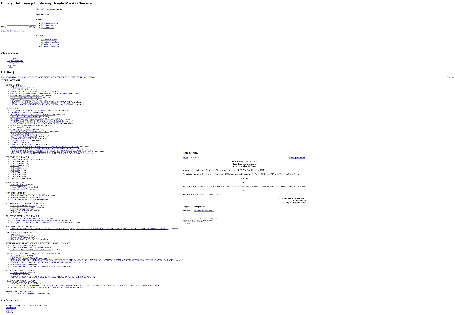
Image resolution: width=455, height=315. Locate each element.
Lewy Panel (17, 77)
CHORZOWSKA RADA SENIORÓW (25, 96)
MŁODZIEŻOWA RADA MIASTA (24, 100)
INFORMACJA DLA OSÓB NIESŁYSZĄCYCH (29, 132)
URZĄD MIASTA (17, 237)
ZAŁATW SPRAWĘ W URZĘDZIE (24, 117)
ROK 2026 (14, 176)
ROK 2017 (95, 77)
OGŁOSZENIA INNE (19, 264)
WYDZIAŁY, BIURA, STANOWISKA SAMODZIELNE (32, 115)
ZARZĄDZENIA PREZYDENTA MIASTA (74, 77)
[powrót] (9, 77)
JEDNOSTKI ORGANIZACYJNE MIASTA (27, 195)
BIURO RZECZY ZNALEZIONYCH (25, 145)
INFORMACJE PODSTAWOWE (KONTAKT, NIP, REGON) (34, 110)
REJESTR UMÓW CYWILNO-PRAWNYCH (28, 218)
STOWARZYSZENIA (19, 273)
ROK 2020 (14, 164)
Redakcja (9, 312)
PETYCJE (14, 142)
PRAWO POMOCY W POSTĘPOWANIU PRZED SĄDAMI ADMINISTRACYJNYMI (44, 147)
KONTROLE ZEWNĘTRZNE (22, 208)
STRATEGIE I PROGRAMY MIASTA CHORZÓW (30, 250)
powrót (185, 158)
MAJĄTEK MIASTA (18, 189)
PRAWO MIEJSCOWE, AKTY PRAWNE (26, 247)
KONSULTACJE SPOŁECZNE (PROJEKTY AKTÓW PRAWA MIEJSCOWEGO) (42, 262)
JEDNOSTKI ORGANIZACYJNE (24, 239)
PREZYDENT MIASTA (47, 77)
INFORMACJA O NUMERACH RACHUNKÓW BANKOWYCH (36, 121)
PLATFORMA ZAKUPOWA (21, 159)
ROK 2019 (14, 161)
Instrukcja (9, 310)
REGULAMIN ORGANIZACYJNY (24, 136)
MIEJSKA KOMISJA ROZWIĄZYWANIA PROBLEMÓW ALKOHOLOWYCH (42, 104)
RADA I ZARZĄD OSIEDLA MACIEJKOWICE (29, 91)
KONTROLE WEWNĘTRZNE (22, 206)
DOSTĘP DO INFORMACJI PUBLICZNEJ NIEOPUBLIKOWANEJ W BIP (40, 222)
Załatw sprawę (12, 65)
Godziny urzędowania (15, 63)
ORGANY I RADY (30, 77)
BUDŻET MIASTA (18, 185)
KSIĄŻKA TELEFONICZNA (22, 112)
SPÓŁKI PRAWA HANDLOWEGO (24, 199)
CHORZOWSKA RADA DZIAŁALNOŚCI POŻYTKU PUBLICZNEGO (39, 93)
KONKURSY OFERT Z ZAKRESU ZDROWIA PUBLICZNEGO (36, 266)
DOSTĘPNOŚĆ (16, 127)
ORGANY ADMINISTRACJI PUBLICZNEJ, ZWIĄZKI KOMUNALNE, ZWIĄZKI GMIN (46, 153)
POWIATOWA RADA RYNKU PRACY (26, 98)
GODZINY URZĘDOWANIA (22, 130)
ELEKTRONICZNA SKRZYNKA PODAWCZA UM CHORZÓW (36, 123)
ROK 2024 (14, 172)
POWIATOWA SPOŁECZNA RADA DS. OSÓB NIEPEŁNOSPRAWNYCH (40, 102)
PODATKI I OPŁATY (19, 187)
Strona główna (12, 59)
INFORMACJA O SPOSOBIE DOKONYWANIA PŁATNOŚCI (35, 119)
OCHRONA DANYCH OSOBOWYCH (26, 125)
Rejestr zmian (11, 308)
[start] (3, 77)
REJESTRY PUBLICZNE (20, 140)
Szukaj (10, 67)
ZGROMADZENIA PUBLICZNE (23, 138)
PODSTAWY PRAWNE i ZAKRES (24, 283)
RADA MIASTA (16, 87)
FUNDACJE (15, 275)
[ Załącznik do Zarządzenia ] (203, 211)
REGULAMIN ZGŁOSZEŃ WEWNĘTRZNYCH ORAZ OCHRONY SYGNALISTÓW (45, 149)
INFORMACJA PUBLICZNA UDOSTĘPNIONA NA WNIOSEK (36, 220)
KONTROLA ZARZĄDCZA (21, 210)
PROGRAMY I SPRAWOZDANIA (24, 258)
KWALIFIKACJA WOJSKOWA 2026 (25, 294)
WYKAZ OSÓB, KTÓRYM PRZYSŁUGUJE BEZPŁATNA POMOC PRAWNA (42, 287)
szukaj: (4, 27)
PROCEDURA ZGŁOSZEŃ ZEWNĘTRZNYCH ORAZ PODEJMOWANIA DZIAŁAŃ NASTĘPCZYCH (52, 151)
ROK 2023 (14, 170)
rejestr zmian (186, 223)
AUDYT (13, 212)
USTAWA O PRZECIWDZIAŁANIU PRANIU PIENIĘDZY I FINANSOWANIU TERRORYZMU (49, 277)
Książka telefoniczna (15, 61)
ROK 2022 (14, 168)
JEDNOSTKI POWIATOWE (21, 197)
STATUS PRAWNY (18, 245)
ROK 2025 (14, 174)
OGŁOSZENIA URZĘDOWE (22, 134)
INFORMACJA (16, 256)
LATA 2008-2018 (17, 179)
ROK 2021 (14, 166)
